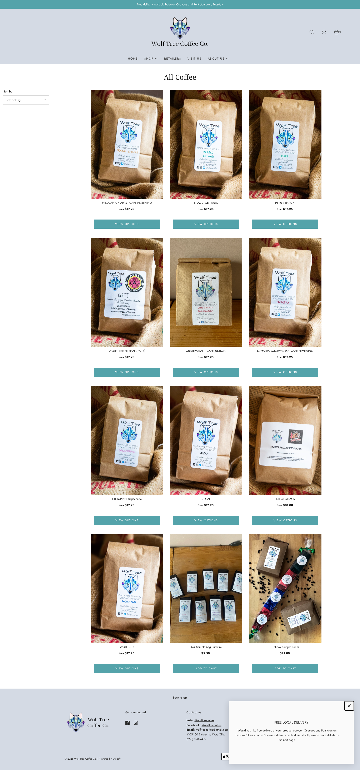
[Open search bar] (314, 32)
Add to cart (206, 668)
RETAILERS (172, 58)
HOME (133, 58)
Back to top (180, 697)
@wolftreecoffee (204, 720)
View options (127, 224)
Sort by (7, 91)
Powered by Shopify (109, 759)
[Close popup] (349, 705)
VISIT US (194, 58)
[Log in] (326, 32)
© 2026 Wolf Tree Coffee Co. (81, 759)
